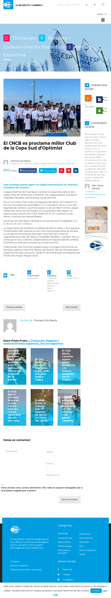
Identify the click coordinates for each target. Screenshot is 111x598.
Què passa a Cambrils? (64, 551)
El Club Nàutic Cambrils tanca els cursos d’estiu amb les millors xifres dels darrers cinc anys (14, 406)
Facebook (67, 569)
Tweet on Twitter (49, 171)
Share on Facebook (28, 171)
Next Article (72, 307)
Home (7, 59)
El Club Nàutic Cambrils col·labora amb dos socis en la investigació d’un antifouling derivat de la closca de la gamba (15, 362)
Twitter (66, 574)
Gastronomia (64, 542)
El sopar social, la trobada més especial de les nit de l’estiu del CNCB (41, 410)
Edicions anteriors (19, 565)
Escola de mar (65, 538)
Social (82, 554)
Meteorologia (64, 546)
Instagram (68, 579)
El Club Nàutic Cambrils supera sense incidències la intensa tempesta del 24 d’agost (68, 365)
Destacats (25, 38)
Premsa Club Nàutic (21, 161)
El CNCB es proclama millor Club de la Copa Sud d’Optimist (39, 146)
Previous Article (14, 307)
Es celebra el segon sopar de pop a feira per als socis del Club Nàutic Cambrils (68, 409)
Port (81, 546)
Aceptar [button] (96, 590)
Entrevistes (85, 534)
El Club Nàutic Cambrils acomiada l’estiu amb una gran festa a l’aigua (42, 369)
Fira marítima (85, 538)
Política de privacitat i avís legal (25, 569)
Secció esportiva (68, 163)
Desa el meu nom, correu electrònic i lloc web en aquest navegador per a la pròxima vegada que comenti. (42, 489)
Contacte (15, 561)
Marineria (84, 542)
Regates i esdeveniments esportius (47, 163)
